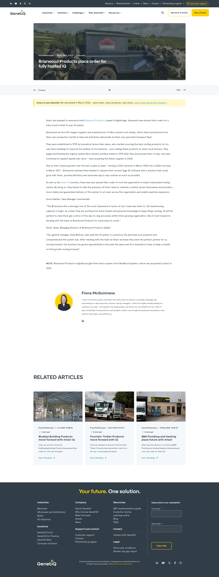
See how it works (179, 12)
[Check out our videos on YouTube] (15, 3)
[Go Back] (109, 90)
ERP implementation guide (127, 508)
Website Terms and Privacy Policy (120, 564)
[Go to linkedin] (83, 321)
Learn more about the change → (150, 102)
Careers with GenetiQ (124, 535)
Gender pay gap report (125, 551)
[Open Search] (162, 12)
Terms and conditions (124, 548)
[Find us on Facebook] (21, 3)
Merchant (42, 508)
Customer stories (122, 512)
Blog (115, 518)
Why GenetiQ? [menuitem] (96, 12)
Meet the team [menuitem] (123, 4)
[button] (6, 571)
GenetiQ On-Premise (48, 536)
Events (78, 518)
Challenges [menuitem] (78, 12)
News (78, 522)
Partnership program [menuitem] (172, 4)
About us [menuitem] (109, 4)
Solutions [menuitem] (62, 12)
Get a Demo (200, 12)
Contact (79, 538)
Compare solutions (47, 543)
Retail (40, 515)
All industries (44, 519)
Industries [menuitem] (47, 12)
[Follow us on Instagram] (25, 3)
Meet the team (83, 515)
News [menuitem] (145, 4)
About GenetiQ (83, 508)
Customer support (84, 535)
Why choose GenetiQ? (86, 512)
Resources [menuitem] (114, 12)
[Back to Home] (17, 12)
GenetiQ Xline (44, 539)
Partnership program (86, 541)
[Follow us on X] (29, 3)
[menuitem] (197, 3)
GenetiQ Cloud (45, 532)
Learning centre (121, 515)
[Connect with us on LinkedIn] (11, 3)
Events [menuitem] (137, 4)
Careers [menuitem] (155, 4)
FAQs (115, 522)
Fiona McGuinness (46, 55)
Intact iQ (65, 182)
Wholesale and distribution (51, 512)
